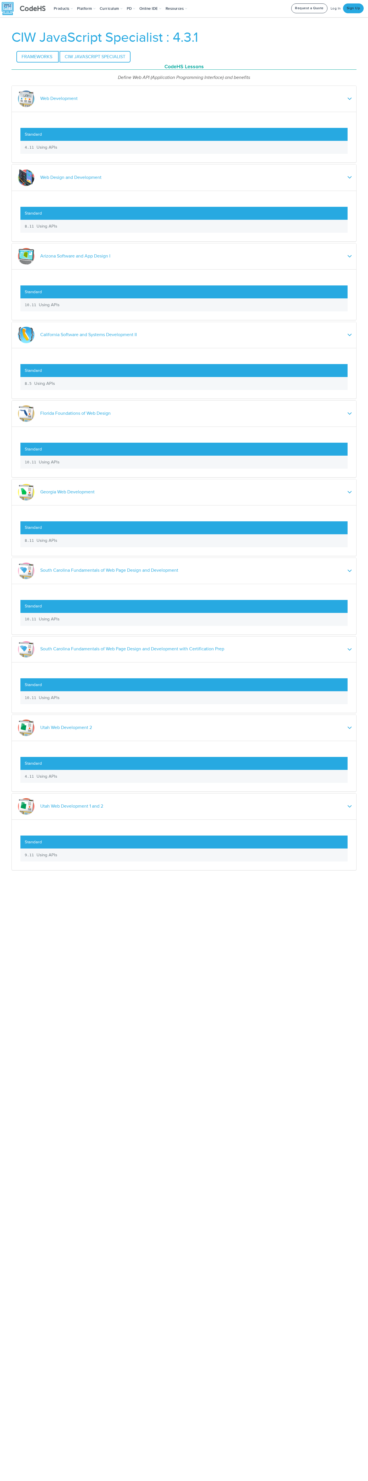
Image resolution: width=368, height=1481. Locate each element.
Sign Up (353, 8)
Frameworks (37, 57)
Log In (336, 8)
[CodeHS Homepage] (26, 8)
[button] (63, 8)
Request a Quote (309, 8)
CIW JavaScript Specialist (95, 57)
